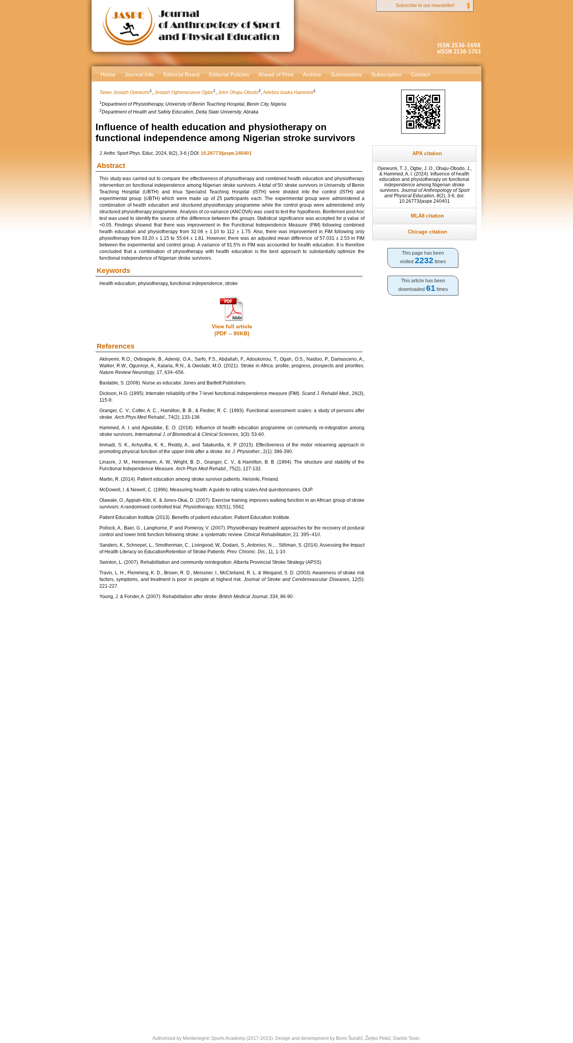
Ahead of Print (276, 74)
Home (108, 74)
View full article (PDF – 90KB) (232, 329)
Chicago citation (427, 232)
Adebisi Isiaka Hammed (288, 92)
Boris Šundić (349, 1038)
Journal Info (139, 74)
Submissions (346, 74)
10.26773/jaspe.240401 (226, 153)
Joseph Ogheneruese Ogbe (183, 92)
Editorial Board (181, 74)
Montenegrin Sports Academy (214, 1038)
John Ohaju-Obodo (238, 92)
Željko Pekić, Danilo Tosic (392, 1038)
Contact (420, 74)
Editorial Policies (229, 74)
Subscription (386, 74)
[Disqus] (232, 712)
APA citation (427, 153)
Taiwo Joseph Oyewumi (124, 92)
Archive (312, 74)
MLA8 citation (427, 216)
